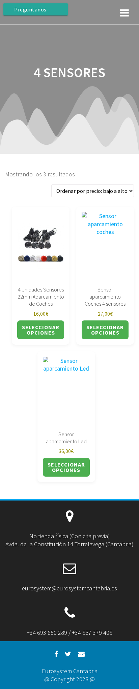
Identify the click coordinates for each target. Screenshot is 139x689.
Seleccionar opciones (40, 330)
